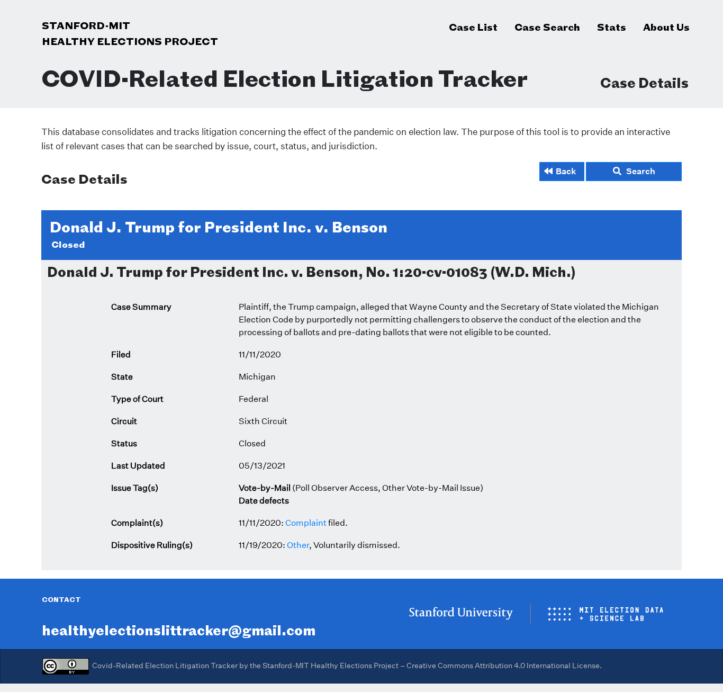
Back (566, 171)
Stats (611, 27)
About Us (666, 27)
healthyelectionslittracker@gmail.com (178, 630)
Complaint (306, 523)
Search (638, 171)
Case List (473, 27)
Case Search (547, 27)
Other (298, 545)
